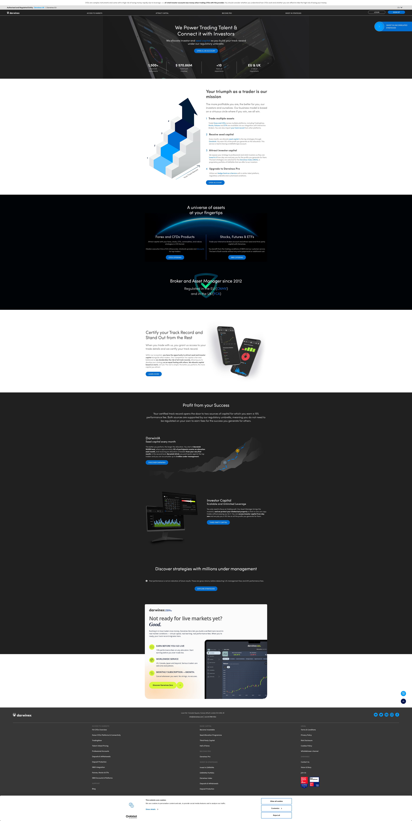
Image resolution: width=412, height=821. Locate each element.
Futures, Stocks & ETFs (100, 772)
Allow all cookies (276, 801)
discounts (200, 249)
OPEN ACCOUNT (215, 182)
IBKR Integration (98, 767)
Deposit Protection (99, 762)
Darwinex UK (39, 7)
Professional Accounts (100, 751)
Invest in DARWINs (207, 767)
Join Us (303, 772)
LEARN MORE (153, 374)
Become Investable (207, 730)
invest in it (213, 157)
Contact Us (305, 762)
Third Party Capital (218, 522)
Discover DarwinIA (156, 462)
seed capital (203, 40)
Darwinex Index (206, 778)
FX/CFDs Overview (99, 730)
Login (376, 12)
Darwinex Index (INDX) (249, 159)
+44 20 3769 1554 (210, 717)
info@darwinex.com (196, 717)
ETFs (225, 125)
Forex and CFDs (220, 123)
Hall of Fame (205, 745)
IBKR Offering (237, 257)
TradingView (97, 740)
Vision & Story (306, 767)
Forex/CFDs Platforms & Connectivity (106, 735)
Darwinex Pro (205, 756)
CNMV (222, 288)
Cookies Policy (306, 745)
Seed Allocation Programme (211, 735)
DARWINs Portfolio (207, 772)
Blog (94, 788)
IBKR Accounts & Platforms (102, 778)
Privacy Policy (306, 735)
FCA (217, 293)
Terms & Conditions (308, 730)
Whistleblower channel (309, 751)
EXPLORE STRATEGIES (206, 588)
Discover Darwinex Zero (163, 685)
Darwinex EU (51, 7)
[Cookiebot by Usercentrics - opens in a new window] (131, 816)
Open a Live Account (206, 51)
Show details (150, 809)
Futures (217, 125)
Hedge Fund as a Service (227, 173)
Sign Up (396, 12)
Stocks (211, 125)
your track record (237, 128)
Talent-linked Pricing (100, 745)
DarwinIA (212, 141)
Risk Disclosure (306, 740)
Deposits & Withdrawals (101, 756)
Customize (275, 808)
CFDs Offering (175, 257)
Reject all (276, 815)
